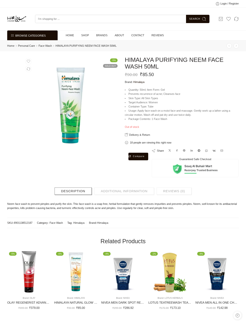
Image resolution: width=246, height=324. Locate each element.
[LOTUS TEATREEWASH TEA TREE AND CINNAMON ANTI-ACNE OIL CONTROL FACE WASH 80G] (170, 275)
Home (10, 49)
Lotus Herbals (174, 302)
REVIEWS (157, 39)
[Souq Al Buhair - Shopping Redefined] (16, 22)
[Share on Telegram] (199, 154)
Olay (32, 302)
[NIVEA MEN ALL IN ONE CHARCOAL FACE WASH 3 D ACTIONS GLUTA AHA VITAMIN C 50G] (217, 275)
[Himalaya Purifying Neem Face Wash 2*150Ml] (229, 49)
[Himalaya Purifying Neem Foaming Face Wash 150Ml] (236, 49)
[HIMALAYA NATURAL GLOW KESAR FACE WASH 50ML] (76, 275)
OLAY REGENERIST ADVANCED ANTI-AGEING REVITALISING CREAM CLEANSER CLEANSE (29, 306)
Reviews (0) (174, 195)
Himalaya (138, 85)
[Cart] (220, 22)
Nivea (126, 302)
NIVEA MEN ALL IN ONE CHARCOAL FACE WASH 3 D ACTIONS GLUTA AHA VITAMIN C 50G (217, 306)
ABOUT (119, 39)
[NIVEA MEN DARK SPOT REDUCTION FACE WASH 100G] (123, 275)
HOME (70, 39)
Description (73, 195)
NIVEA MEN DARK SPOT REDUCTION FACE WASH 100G (123, 306)
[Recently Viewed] (237, 315)
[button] (18, 293)
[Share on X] (169, 154)
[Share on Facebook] (177, 154)
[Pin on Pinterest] (184, 154)
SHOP (85, 39)
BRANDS (102, 39)
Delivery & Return (139, 138)
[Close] (242, 4)
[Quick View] (32, 293)
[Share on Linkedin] (191, 154)
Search (194, 22)
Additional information (124, 195)
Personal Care (26, 49)
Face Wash (45, 49)
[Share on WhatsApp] (206, 154)
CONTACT (137, 39)
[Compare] (28, 73)
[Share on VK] (214, 154)
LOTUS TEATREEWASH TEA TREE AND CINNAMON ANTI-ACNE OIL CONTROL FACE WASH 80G (170, 306)
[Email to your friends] (221, 154)
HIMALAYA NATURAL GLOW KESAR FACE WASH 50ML (76, 306)
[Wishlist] (28, 65)
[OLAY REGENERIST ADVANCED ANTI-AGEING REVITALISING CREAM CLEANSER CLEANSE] (29, 275)
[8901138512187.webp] (14, 67)
